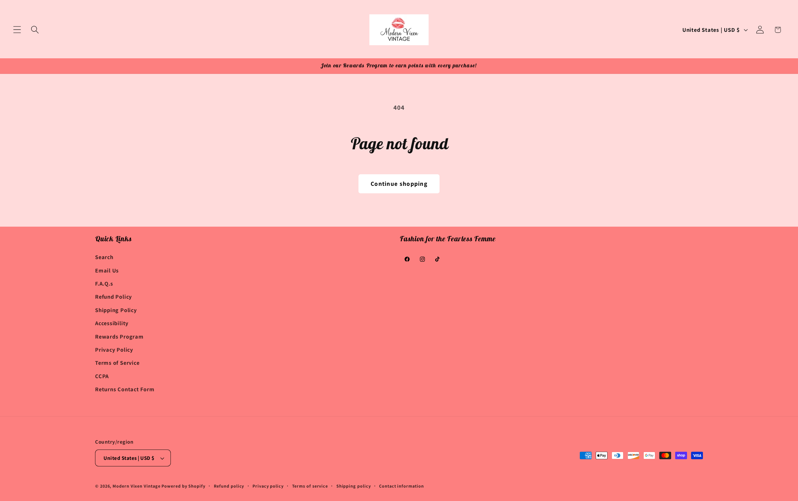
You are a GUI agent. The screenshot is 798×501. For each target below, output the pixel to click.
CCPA (102, 376)
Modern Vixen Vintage (136, 486)
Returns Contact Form (125, 389)
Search (104, 257)
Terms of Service (117, 362)
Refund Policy (113, 296)
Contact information (401, 486)
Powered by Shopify (183, 486)
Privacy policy (268, 486)
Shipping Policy (116, 310)
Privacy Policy (114, 349)
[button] (17, 30)
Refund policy (229, 486)
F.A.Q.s (104, 283)
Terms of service (310, 486)
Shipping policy (353, 486)
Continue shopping (399, 184)
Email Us (107, 270)
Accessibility (111, 323)
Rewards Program (119, 336)
